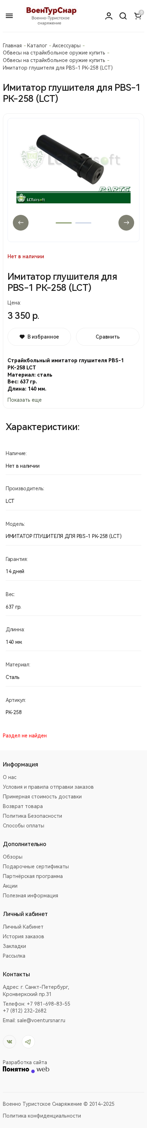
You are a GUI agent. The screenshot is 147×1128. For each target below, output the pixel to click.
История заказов (23, 936)
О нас (9, 777)
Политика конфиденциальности (42, 1116)
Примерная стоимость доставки (42, 796)
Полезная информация (30, 895)
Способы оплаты (23, 826)
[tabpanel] (73, 180)
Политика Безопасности (32, 816)
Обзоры (12, 857)
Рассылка (14, 956)
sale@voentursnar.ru (41, 1020)
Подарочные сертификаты (36, 866)
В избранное (43, 337)
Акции (10, 886)
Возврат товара (23, 806)
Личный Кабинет (23, 927)
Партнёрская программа (33, 876)
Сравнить (108, 337)
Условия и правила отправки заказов (48, 787)
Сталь (13, 677)
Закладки (14, 946)
